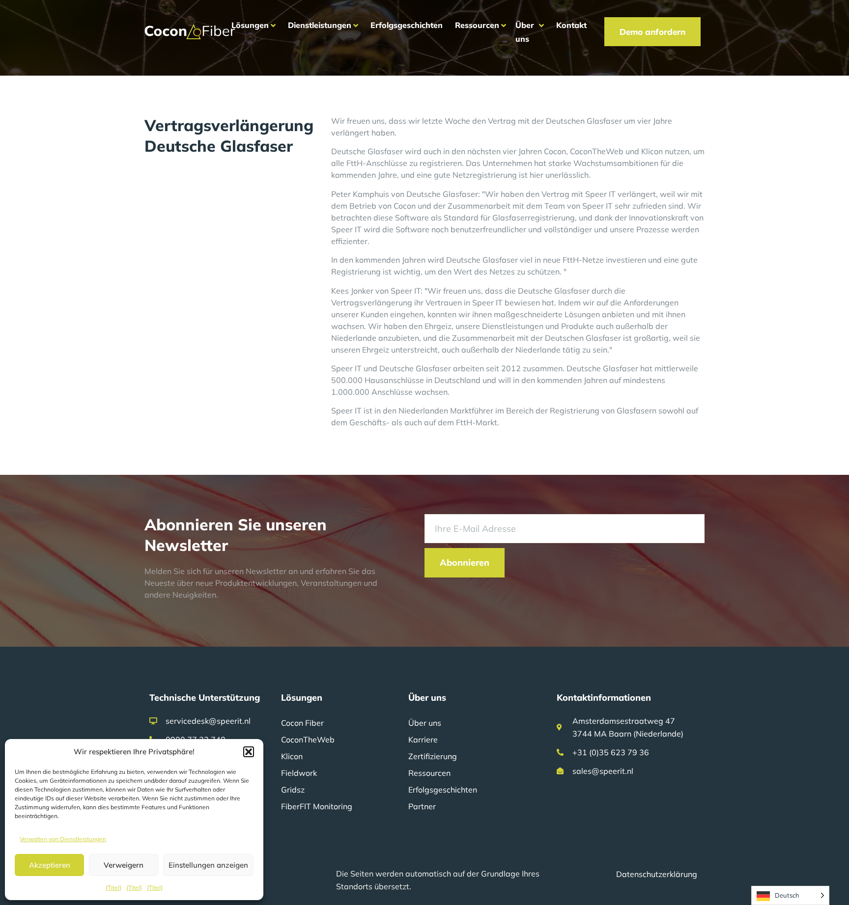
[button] (249, 752)
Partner (422, 806)
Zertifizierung (432, 756)
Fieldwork (299, 773)
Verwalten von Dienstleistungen (63, 839)
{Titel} (113, 887)
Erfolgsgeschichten (442, 790)
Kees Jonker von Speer (371, 291)
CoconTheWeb (308, 739)
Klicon (292, 756)
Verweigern (123, 865)
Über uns (424, 723)
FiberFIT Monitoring (316, 806)
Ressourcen (429, 773)
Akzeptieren (49, 865)
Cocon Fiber (302, 723)
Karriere (423, 739)
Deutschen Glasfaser (584, 121)
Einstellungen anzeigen (208, 865)
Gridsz (293, 790)
